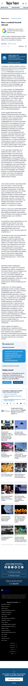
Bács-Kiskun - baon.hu (6, 604)
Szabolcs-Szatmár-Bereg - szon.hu (8, 632)
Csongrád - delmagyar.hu (6, 612)
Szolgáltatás (12, 651)
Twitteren (6, 397)
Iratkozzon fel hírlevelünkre (10, 394)
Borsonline (3, 452)
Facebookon (17, 396)
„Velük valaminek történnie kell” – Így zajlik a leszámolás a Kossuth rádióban (21, 456)
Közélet (13, 643)
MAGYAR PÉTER (15, 7)
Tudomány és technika (16, 18)
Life (2, 494)
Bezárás (14, 683)
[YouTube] (21, 403)
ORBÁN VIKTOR (4, 7)
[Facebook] (7, 403)
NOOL (2, 535)
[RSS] (24, 403)
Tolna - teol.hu (4, 634)
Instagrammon (17, 399)
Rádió (12, 653)
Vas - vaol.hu (4, 636)
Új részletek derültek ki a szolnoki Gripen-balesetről (7, 538)
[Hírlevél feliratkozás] (4, 403)
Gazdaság (12, 645)
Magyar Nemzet (5, 18)
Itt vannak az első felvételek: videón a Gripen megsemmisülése (21, 433)
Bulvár (12, 649)
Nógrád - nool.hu (4, 628)
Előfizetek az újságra (15, 575)
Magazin (12, 647)
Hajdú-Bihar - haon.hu (6, 620)
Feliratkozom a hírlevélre (14, 62)
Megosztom (21, 46)
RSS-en (12, 400)
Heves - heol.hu (4, 622)
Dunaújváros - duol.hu (5, 614)
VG (1, 430)
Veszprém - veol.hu (5, 638)
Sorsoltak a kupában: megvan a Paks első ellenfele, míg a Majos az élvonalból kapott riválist (20, 539)
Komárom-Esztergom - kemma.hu (8, 626)
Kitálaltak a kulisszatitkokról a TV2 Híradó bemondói (6, 455)
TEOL (16, 535)
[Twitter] (14, 403)
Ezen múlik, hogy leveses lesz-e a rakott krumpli (7, 475)
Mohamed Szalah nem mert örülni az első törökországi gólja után (20, 476)
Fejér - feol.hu (4, 616)
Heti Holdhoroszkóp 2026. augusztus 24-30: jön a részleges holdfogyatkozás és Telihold (20, 499)
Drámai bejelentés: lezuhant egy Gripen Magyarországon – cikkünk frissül (6, 518)
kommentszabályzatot (11, 360)
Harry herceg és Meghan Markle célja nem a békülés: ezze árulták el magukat (7, 498)
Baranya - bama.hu (5, 606)
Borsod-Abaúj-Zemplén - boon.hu (8, 610)
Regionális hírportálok (13, 602)
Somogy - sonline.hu (5, 630)
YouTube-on (6, 400)
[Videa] (17, 403)
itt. (24, 59)
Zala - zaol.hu (4, 640)
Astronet (16, 494)
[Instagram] (10, 403)
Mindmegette (4, 472)
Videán (23, 399)
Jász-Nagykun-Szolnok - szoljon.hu (8, 624)
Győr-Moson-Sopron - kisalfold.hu (8, 618)
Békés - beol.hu (4, 608)
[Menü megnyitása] (26, 3)
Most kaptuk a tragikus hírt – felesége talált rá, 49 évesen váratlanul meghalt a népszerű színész (20, 519)
